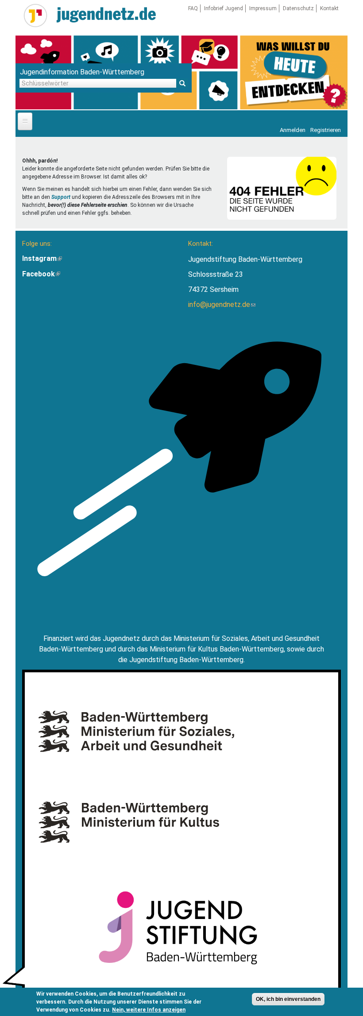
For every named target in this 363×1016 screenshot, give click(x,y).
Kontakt (329, 8)
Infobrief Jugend (223, 8)
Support (60, 197)
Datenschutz (298, 8)
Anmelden (292, 130)
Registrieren (325, 130)
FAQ (193, 8)
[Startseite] (35, 15)
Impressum (263, 8)
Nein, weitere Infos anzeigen (148, 1010)
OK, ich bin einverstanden (288, 999)
